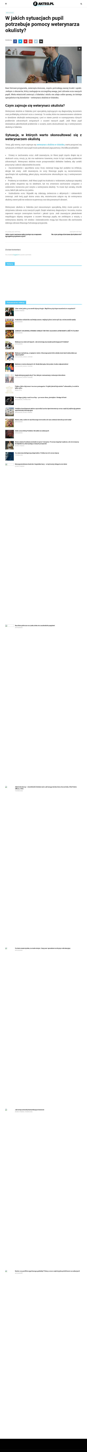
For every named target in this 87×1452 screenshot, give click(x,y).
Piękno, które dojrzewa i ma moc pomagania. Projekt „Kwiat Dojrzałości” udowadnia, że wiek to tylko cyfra (47, 387)
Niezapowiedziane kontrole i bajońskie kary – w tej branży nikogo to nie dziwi (41, 464)
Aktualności (10, 12)
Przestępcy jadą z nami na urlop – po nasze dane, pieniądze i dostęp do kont (40, 397)
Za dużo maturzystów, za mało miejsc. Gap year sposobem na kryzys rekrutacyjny (42, 948)
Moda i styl (18, 390)
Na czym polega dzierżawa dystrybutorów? (66, 234)
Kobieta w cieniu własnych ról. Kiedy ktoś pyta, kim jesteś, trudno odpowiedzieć (41, 364)
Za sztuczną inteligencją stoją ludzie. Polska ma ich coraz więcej (37, 453)
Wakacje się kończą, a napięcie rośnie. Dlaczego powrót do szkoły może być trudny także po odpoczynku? (46, 354)
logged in (16, 254)
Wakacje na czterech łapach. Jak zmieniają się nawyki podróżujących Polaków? (42, 342)
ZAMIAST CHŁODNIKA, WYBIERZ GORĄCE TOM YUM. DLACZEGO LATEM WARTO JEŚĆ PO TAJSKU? (47, 331)
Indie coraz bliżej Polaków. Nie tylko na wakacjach (32, 431)
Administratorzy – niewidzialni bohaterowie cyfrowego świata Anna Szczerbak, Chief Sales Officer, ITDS (46, 787)
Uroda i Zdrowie (27, 356)
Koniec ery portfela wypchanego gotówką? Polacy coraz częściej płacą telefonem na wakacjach (47, 1271)
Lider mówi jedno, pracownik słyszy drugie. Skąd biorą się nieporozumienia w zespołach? (45, 308)
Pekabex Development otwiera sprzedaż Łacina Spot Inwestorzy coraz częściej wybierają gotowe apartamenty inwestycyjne (48, 409)
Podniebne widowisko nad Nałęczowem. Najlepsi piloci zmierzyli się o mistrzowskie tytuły (45, 319)
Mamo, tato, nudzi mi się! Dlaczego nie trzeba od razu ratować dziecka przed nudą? (43, 419)
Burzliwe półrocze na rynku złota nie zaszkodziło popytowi (35, 625)
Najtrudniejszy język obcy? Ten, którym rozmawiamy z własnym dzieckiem (40, 375)
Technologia (27, 399)
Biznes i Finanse (19, 310)
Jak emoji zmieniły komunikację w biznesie (29, 1109)
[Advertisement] (43, 283)
